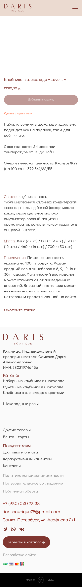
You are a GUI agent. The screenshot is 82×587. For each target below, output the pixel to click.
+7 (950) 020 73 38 (21, 504)
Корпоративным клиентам (27, 459)
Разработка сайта (19, 555)
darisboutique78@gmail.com (31, 512)
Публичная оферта (20, 492)
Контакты (12, 466)
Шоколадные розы (21, 404)
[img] (13, 529)
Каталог (11, 376)
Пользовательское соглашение (33, 484)
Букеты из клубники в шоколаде (33, 387)
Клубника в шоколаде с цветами (33, 393)
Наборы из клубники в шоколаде (33, 381)
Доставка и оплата (20, 452)
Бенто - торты (16, 437)
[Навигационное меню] (75, 8)
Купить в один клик (18, 113)
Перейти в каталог (24, 542)
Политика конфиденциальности (33, 476)
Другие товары (17, 430)
